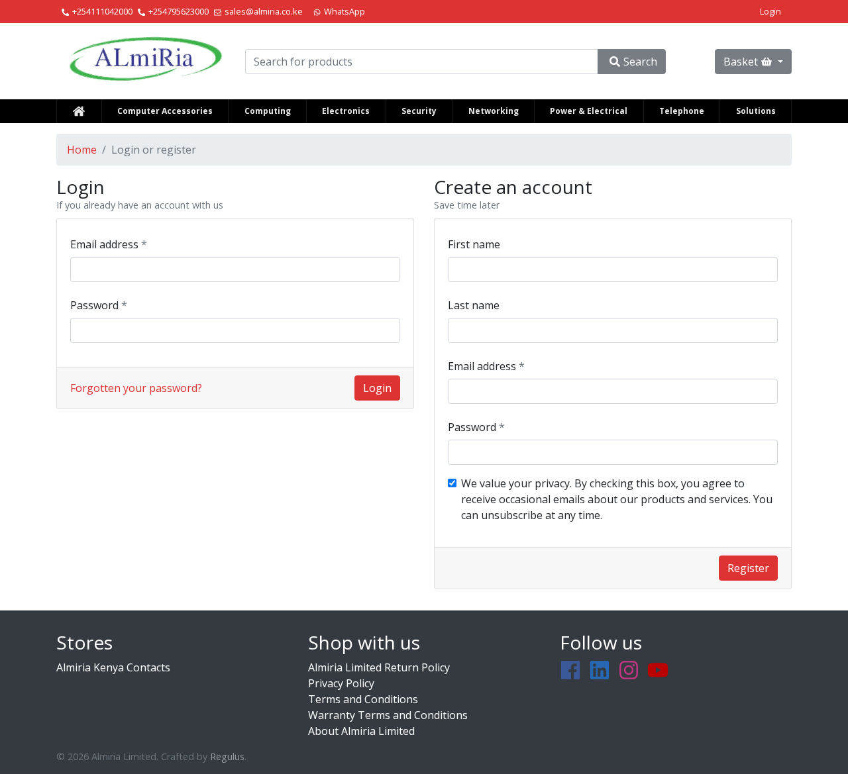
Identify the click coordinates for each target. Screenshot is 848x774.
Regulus (227, 756)
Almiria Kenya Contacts (113, 667)
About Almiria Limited (361, 731)
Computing (267, 111)
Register (748, 568)
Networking (493, 111)
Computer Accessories (165, 111)
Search (640, 61)
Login (770, 11)
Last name (474, 305)
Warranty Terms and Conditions (388, 715)
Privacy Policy (341, 683)
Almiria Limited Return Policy (379, 667)
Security (419, 111)
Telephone (681, 111)
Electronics (346, 111)
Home (82, 149)
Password (95, 305)
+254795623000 (178, 11)
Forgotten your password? (136, 388)
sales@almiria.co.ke (264, 11)
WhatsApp (344, 11)
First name (474, 244)
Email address (105, 244)
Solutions (756, 111)
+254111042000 (102, 11)
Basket (740, 61)
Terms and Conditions (363, 699)
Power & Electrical (588, 111)
